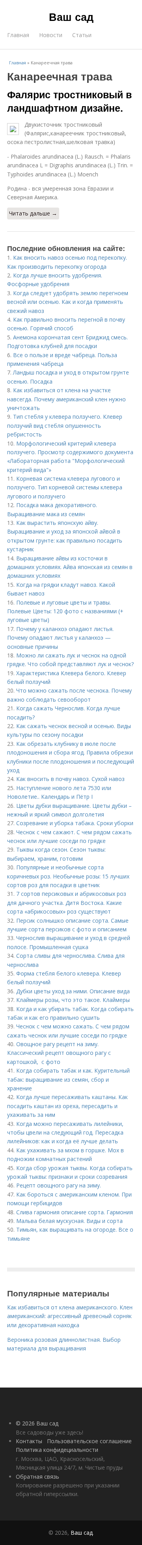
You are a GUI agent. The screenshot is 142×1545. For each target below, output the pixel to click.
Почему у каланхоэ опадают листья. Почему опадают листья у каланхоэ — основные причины (60, 637)
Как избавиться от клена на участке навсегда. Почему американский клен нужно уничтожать (66, 399)
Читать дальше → (33, 213)
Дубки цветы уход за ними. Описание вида (73, 991)
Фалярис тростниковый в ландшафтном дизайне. (69, 101)
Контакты (29, 1441)
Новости (50, 35)
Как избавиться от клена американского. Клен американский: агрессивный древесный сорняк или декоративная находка (70, 1316)
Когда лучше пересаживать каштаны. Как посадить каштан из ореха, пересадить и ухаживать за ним (67, 1105)
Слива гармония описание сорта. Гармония (74, 1212)
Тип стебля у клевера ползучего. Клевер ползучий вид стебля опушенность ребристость (64, 425)
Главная (18, 35)
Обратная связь (37, 1476)
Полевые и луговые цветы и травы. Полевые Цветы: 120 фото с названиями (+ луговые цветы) (65, 611)
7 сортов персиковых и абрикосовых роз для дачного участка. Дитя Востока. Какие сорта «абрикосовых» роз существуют (66, 902)
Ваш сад (71, 16)
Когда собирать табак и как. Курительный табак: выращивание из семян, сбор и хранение (68, 1079)
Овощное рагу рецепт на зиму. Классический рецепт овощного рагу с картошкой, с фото (59, 1053)
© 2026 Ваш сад (37, 1423)
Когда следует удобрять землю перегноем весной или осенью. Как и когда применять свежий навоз (67, 302)
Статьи (82, 35)
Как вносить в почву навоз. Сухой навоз (70, 779)
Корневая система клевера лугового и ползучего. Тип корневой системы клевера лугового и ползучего (64, 487)
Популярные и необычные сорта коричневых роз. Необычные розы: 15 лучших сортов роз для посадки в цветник (68, 876)
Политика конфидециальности (57, 1449)
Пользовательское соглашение (89, 1441)
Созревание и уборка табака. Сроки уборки (74, 823)
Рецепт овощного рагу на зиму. (58, 1185)
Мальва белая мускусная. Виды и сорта (69, 1221)
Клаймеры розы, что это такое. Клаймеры (73, 1000)
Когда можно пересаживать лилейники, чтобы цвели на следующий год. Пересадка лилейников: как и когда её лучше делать (65, 1132)
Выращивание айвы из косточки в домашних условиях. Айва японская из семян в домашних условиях (70, 567)
